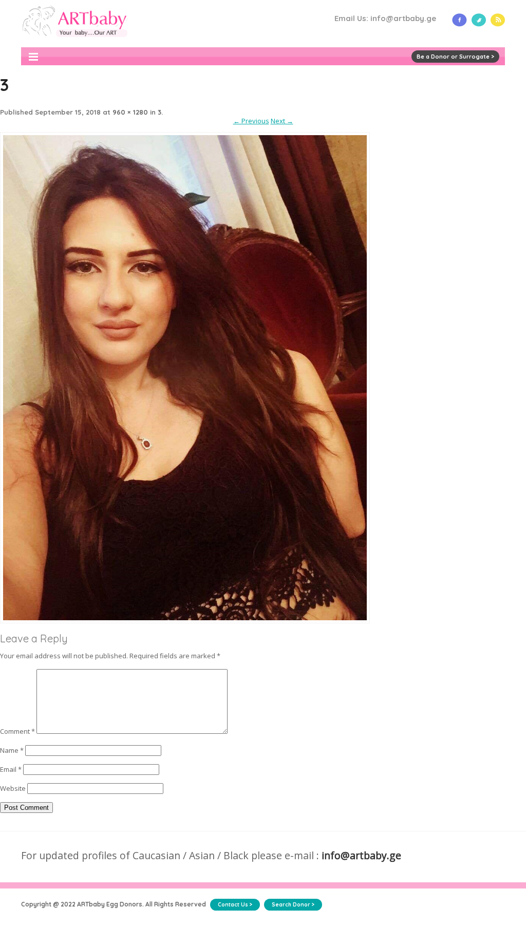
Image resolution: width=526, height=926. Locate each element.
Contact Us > (235, 904)
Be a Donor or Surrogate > (455, 56)
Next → (282, 120)
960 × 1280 (130, 112)
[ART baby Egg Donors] (74, 42)
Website (13, 788)
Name (12, 750)
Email (11, 769)
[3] (185, 627)
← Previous (251, 120)
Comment (17, 731)
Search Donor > (293, 904)
